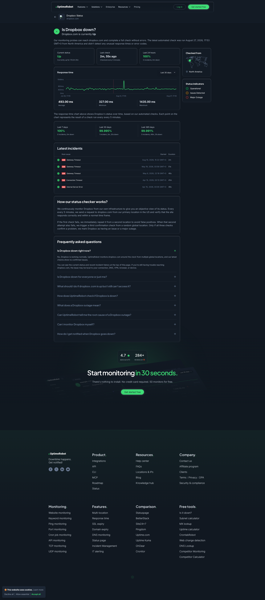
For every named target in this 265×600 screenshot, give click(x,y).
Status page (99, 540)
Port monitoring (57, 529)
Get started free (198, 7)
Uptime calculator (189, 529)
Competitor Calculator (192, 556)
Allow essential (22, 594)
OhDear (140, 545)
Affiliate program (188, 466)
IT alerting (98, 551)
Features (81, 7)
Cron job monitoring (60, 534)
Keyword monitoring (60, 518)
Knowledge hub (145, 483)
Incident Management (104, 545)
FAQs (139, 466)
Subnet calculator (189, 518)
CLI (94, 472)
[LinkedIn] (62, 469)
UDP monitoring (58, 551)
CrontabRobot (187, 534)
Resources (123, 7)
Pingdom (141, 529)
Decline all (9, 594)
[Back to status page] (55, 17)
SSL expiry (98, 523)
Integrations (99, 460)
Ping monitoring (57, 523)
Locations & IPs (144, 472)
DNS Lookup (186, 545)
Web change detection (192, 540)
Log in (179, 7)
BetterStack (142, 518)
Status (95, 488)
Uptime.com (143, 534)
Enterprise (110, 7)
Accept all (36, 594)
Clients (183, 472)
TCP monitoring (57, 545)
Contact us (185, 460)
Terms (182, 477)
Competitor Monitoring (192, 551)
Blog (138, 477)
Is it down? (185, 512)
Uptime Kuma (143, 540)
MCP (95, 477)
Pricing (137, 7)
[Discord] (68, 469)
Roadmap (97, 483)
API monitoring (57, 540)
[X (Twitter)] (56, 469)
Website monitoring (60, 512)
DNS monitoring (101, 534)
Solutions (96, 7)
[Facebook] (51, 469)
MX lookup (185, 523)
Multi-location (100, 512)
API (94, 466)
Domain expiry (100, 529)
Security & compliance (192, 483)
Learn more (38, 590)
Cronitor (140, 551)
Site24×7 (141, 523)
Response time (100, 518)
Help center (142, 460)
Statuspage (142, 512)
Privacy (193, 477)
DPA (201, 477)
